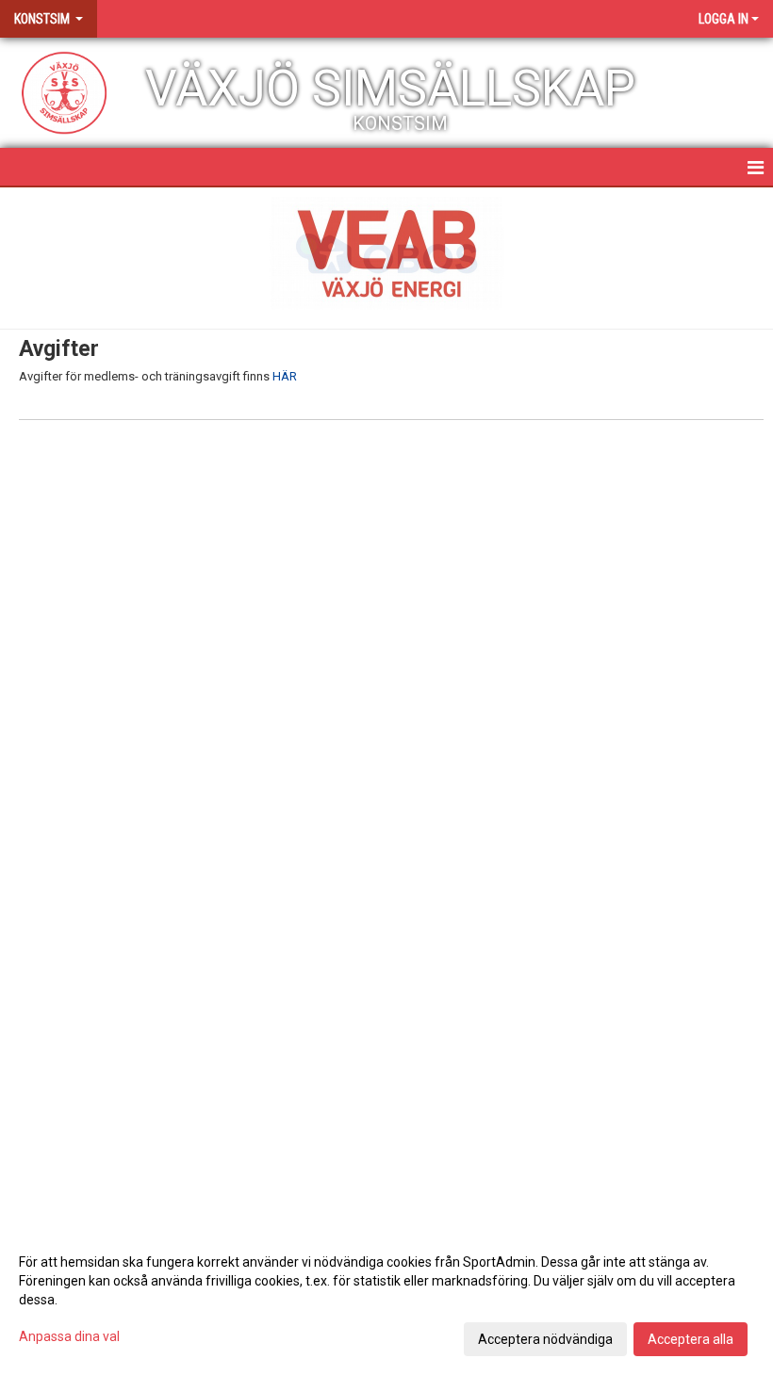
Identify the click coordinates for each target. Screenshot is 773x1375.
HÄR (284, 376)
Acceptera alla (690, 1339)
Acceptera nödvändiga (545, 1339)
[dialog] (386, 1299)
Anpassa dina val (69, 1336)
